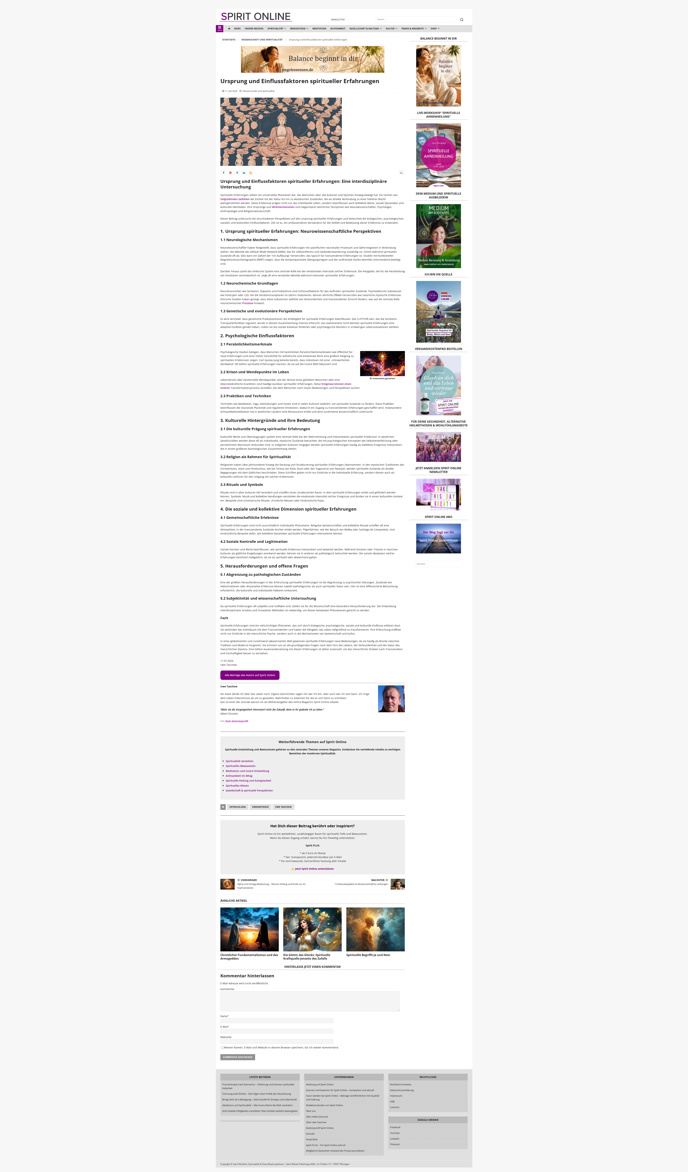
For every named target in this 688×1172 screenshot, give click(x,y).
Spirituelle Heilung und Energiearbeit (248, 780)
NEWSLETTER (338, 19)
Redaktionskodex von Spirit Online (324, 1105)
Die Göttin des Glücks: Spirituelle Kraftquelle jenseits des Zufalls (306, 957)
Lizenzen (394, 1107)
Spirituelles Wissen (237, 785)
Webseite (225, 1037)
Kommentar (227, 989)
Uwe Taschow (283, 806)
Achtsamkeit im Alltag (239, 775)
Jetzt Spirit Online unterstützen (314, 868)
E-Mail (224, 1026)
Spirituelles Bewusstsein (240, 766)
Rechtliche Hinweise (400, 1084)
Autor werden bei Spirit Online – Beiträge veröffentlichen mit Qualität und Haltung (342, 1097)
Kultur (390, 28)
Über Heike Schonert (317, 1116)
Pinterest (395, 1144)
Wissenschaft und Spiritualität (259, 91)
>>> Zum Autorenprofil (234, 721)
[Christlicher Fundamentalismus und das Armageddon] (249, 929)
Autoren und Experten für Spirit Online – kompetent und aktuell (340, 1090)
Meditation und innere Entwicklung (247, 771)
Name (224, 1016)
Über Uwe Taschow (316, 1122)
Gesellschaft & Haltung (364, 28)
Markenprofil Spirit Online (320, 1128)
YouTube (395, 1133)
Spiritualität (275, 28)
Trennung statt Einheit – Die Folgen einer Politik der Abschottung (256, 1093)
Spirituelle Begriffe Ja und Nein (368, 955)
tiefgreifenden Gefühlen (235, 199)
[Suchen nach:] (438, 564)
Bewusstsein (297, 28)
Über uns (311, 1111)
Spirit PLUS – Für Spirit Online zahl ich (326, 1145)
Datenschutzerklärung (402, 1090)
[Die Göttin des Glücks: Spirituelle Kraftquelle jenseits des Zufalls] (312, 929)
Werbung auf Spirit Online (319, 1084)
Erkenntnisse (260, 806)
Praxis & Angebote (413, 28)
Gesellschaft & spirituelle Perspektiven (249, 790)
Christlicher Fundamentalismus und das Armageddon (249, 957)
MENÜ (220, 30)
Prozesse (247, 303)
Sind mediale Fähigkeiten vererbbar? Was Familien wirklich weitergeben (260, 1111)
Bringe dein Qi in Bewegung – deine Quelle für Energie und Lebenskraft (259, 1099)
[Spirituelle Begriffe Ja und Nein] (375, 929)
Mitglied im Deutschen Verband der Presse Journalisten (335, 1150)
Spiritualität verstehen (239, 761)
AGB (392, 1101)
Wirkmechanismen (283, 207)
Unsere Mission (254, 28)
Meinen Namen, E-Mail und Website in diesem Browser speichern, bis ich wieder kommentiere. (281, 1047)
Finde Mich (312, 1139)
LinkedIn (394, 1138)
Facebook (395, 1127)
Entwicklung (238, 806)
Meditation (319, 28)
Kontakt (310, 1133)
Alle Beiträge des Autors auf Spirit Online (250, 675)
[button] (223, 172)
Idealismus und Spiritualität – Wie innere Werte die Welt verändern (257, 1105)
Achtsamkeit (337, 28)
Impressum (396, 1095)
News (237, 28)
